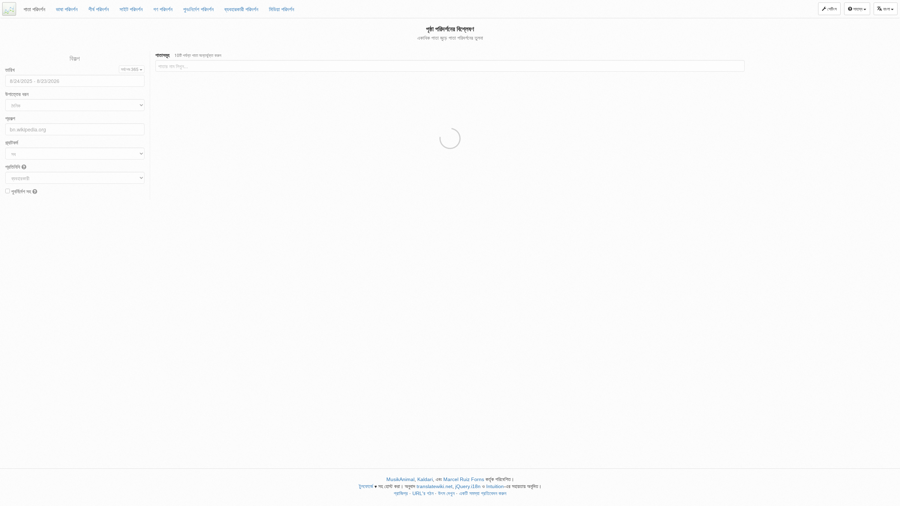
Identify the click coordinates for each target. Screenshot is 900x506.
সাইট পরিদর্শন (131, 9)
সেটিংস (831, 9)
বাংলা (887, 9)
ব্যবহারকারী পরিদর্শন (241, 9)
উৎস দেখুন (446, 493)
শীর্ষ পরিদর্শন (98, 9)
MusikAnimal (400, 479)
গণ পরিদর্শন (163, 9)
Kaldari (425, 479)
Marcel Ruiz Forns (463, 479)
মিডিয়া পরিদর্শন (281, 9)
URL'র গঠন (422, 493)
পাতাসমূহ (188, 54)
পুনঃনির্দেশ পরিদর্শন (198, 9)
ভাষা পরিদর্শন (67, 9)
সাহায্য (857, 9)
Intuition (495, 486)
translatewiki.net (434, 486)
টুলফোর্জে (366, 486)
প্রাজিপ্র (401, 493)
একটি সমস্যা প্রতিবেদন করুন (482, 493)
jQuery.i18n (468, 486)
